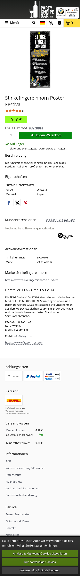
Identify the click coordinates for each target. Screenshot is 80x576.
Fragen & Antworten (18, 514)
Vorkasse (13, 376)
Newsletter (12, 535)
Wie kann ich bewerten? (60, 219)
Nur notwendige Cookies (40, 562)
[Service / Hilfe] (59, 23)
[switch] (72, 15)
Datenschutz (13, 475)
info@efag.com (23, 336)
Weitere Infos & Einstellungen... (40, 570)
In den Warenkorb (48, 135)
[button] (8, 203)
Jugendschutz (14, 481)
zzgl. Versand (36, 127)
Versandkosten (15, 430)
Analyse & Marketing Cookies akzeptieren (40, 553)
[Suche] (34, 23)
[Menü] (76, 9)
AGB (8, 461)
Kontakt (11, 528)
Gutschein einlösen (17, 521)
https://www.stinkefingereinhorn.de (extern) (32, 280)
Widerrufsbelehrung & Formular (25, 468)
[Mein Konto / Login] (51, 23)
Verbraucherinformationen (22, 488)
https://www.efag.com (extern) (23, 342)
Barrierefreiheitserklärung (21, 495)
